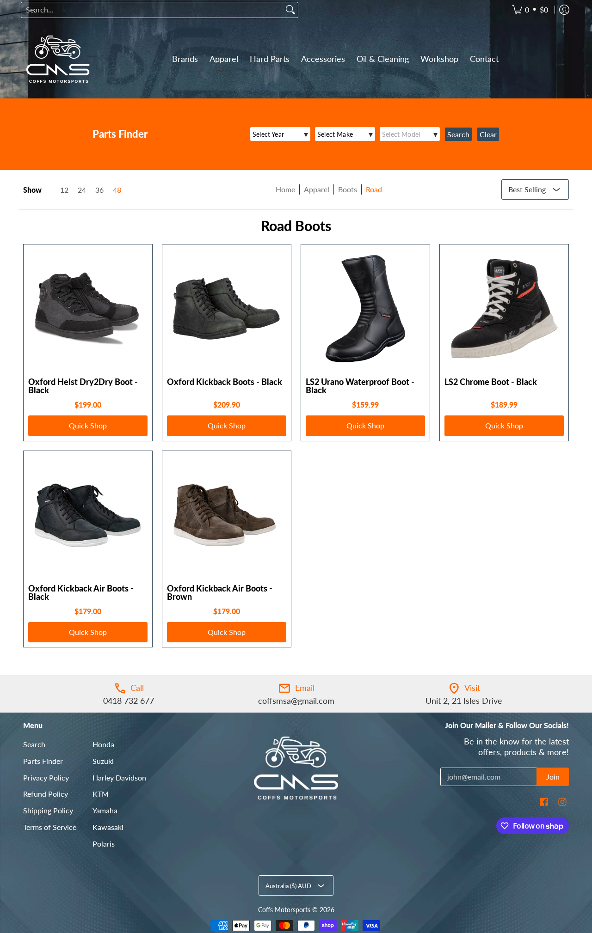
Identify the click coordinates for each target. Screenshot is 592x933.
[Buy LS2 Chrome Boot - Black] (504, 308)
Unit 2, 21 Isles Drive (464, 700)
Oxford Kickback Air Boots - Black (81, 592)
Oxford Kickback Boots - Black (224, 382)
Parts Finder (43, 760)
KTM (100, 793)
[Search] (290, 10)
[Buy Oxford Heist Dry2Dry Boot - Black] (88, 308)
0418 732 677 (128, 700)
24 (82, 190)
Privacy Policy (46, 777)
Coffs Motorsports (284, 910)
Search (34, 744)
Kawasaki (107, 827)
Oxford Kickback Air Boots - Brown (219, 592)
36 (99, 190)
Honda (103, 744)
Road (374, 189)
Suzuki (103, 760)
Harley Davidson (119, 777)
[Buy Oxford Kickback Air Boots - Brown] (226, 515)
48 (117, 190)
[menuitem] (530, 10)
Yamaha (104, 810)
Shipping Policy (48, 810)
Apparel (316, 189)
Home (285, 189)
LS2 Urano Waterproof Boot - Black (360, 386)
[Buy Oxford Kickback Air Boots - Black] (88, 515)
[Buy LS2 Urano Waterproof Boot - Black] (365, 308)
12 (64, 190)
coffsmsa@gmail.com (296, 700)
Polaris (103, 843)
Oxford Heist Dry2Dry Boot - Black (83, 386)
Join (553, 776)
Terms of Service (49, 827)
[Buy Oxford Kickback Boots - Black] (226, 308)
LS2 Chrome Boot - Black (490, 382)
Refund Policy (45, 793)
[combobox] (152, 10)
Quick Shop (88, 425)
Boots (347, 189)
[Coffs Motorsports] (57, 59)
